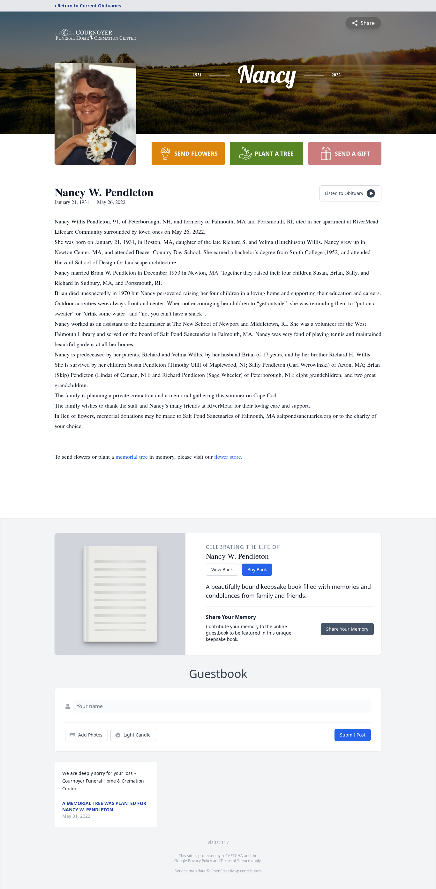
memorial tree (132, 456)
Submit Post (352, 735)
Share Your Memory (347, 629)
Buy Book (257, 569)
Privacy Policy (200, 860)
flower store (227, 456)
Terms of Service (235, 860)
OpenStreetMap (225, 871)
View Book (222, 569)
